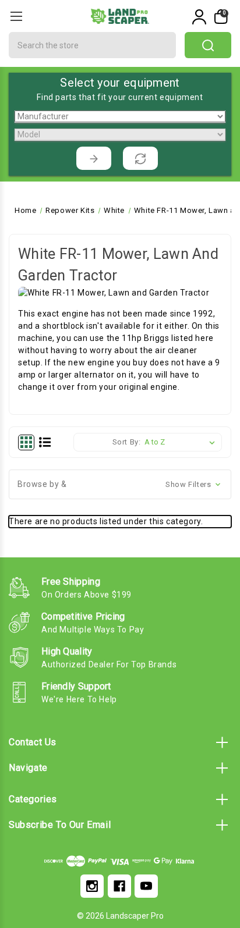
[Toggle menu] (16, 16)
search (208, 45)
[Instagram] (92, 886)
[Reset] (140, 158)
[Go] (93, 158)
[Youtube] (146, 886)
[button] (120, 484)
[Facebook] (119, 886)
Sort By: (126, 442)
